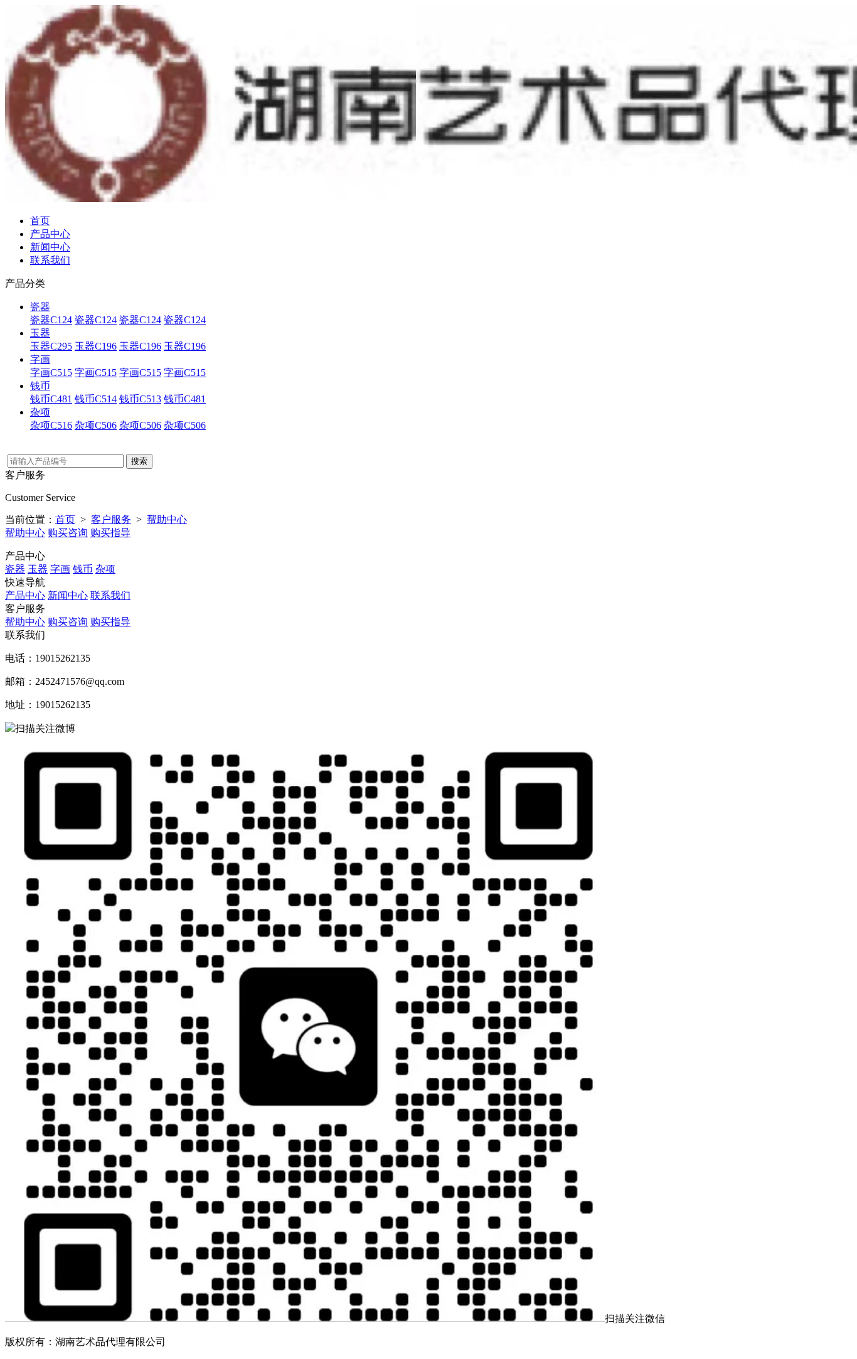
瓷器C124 (51, 319)
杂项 (40, 412)
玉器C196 (96, 346)
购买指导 (110, 532)
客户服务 (111, 519)
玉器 (40, 333)
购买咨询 (68, 532)
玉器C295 (51, 346)
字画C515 (51, 372)
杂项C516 (51, 425)
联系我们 (50, 260)
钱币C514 (96, 399)
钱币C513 (140, 399)
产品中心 (50, 233)
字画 (40, 359)
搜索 (139, 461)
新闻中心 (50, 247)
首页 (40, 220)
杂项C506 (96, 425)
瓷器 (40, 306)
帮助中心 (167, 519)
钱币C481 (51, 399)
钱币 (40, 385)
